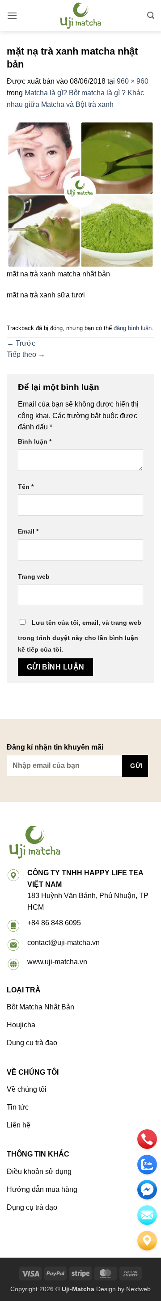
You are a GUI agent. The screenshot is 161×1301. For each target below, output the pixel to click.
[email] (147, 1189)
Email (28, 531)
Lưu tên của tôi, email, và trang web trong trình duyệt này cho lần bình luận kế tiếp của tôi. (79, 636)
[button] (12, 15)
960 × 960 (132, 81)
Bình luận (34, 441)
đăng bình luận (133, 328)
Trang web (34, 576)
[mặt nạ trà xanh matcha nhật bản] (80, 194)
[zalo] (147, 1164)
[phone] (147, 1139)
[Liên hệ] (147, 1240)
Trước (21, 343)
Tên (26, 486)
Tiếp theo (26, 354)
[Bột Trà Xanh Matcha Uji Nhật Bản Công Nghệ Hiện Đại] (80, 15)
